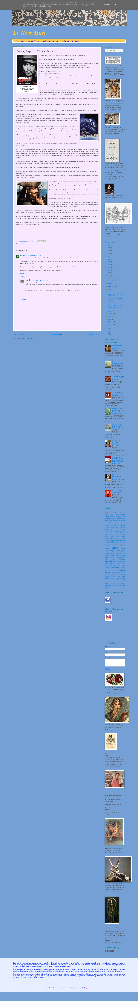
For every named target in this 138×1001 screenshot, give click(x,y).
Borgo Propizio (109, 522)
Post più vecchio (94, 334)
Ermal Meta (108, 533)
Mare (117, 552)
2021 (108, 259)
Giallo (110, 538)
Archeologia (117, 518)
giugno (110, 311)
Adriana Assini (121, 511)
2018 (108, 267)
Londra (113, 550)
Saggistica (121, 574)
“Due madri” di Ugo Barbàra (116, 303)
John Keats (108, 546)
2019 (108, 264)
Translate (118, 52)
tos (105, 581)
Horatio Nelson (121, 540)
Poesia (112, 567)
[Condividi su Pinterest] (45, 241)
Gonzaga (110, 540)
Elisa (26, 280)
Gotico (115, 540)
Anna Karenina (120, 514)
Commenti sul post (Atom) (27, 338)
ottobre (110, 283)
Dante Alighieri (120, 527)
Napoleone (122, 559)
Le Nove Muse (29, 32)
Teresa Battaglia (118, 578)
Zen (109, 587)
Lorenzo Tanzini (121, 550)
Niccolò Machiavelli (110, 563)
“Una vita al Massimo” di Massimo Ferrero (115, 306)
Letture (30, 244)
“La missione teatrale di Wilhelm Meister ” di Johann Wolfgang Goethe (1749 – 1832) (118, 460)
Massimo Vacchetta (114, 555)
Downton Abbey (109, 531)
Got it (114, 5)
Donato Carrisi (120, 529)
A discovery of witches (110, 511)
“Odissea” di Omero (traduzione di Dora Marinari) (118, 378)
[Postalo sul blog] (40, 241)
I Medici (113, 542)
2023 (108, 253)
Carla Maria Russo (119, 522)
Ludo (22, 255)
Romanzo (121, 571)
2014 (108, 328)
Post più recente (20, 334)
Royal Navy (121, 572)
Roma (106, 571)
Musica (113, 559)
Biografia (24, 244)
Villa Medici (122, 583)
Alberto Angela (109, 512)
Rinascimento (121, 569)
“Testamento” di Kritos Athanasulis (117, 362)
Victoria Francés (114, 583)
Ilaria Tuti (119, 542)
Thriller (119, 580)
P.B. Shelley (117, 565)
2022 (108, 256)
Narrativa (109, 561)
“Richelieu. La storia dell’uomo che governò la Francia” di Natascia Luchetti (118, 477)
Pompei (123, 567)
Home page (20, 41)
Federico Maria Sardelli (111, 534)
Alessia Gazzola (109, 514)
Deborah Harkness (110, 529)
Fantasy (122, 533)
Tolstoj (123, 580)
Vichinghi (107, 583)
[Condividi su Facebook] (44, 241)
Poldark (117, 567)
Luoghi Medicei (109, 552)
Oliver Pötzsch (121, 563)
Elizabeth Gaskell (120, 531)
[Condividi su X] (42, 241)
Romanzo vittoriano (111, 572)
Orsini (110, 565)
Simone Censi (117, 576)
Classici (122, 525)
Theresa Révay (113, 580)
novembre (111, 281)
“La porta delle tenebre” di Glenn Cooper (115, 295)
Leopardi (107, 548)
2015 (108, 276)
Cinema (116, 525)
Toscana (110, 581)
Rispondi (23, 273)
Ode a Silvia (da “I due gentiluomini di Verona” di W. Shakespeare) (118, 411)
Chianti (111, 525)
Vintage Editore (109, 585)
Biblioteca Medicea (50, 41)
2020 (108, 262)
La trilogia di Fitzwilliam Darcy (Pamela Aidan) (117, 442)
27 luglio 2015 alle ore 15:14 (32, 255)
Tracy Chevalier (120, 581)
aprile (110, 316)
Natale (114, 561)
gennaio (110, 325)
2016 (108, 273)
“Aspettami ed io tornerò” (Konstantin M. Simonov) (118, 426)
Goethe (106, 540)
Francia (112, 536)
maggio (110, 313)
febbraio (110, 322)
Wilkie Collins (117, 585)
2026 (108, 245)
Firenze (107, 536)
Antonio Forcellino (110, 516)
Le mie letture (33, 41)
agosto (110, 289)
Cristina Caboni (109, 527)
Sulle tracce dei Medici (71, 41)
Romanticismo (113, 571)
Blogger (86, 988)
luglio (110, 292)
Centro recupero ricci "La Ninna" (112, 523)
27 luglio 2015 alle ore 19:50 (39, 280)
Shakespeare (108, 576)
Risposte (25, 277)
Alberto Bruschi (120, 512)
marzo (110, 319)
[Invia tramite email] (38, 241)
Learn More (105, 5)
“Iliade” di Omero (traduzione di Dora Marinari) (118, 394)
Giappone (115, 538)
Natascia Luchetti (121, 561)
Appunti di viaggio (109, 518)
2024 (108, 250)
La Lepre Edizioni (119, 546)
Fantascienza (115, 533)
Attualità (123, 518)
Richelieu (113, 569)
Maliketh (73, 988)
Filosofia (122, 534)
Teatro (111, 578)
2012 (108, 334)
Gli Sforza (122, 538)
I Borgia (107, 542)
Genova (117, 536)
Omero (106, 565)
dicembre (111, 278)
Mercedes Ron (114, 557)
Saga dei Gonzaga (110, 574)
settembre (111, 286)
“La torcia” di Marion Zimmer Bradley (118, 491)
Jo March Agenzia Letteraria (117, 544)
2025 (108, 248)
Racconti (107, 569)
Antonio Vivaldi (120, 516)
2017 (108, 270)
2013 (108, 331)
